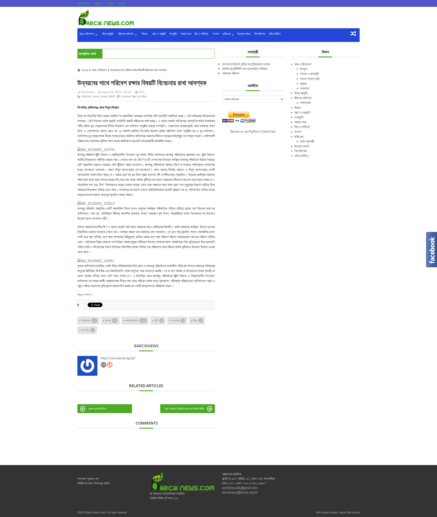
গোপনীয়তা (110, 3)
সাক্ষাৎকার (305, 102)
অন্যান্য (304, 88)
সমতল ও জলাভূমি (309, 74)
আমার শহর (185, 34)
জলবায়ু (96, 96)
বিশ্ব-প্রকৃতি (107, 34)
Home (85, 70)
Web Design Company (327, 512)
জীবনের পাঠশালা (125, 34)
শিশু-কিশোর (259, 34)
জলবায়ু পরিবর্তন (108, 96)
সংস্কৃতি (173, 34)
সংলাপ (215, 34)
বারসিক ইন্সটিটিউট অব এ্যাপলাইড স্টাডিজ (244, 69)
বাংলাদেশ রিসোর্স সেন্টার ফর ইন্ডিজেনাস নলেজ (246, 64)
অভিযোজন (86, 96)
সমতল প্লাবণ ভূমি (310, 79)
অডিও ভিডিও (275, 34)
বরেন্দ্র (303, 83)
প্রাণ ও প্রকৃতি (158, 34)
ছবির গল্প (227, 34)
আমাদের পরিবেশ (230, 73)
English (122, 3)
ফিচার (143, 34)
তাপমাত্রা (126, 96)
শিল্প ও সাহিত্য (201, 34)
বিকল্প (134, 96)
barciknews (87, 92)
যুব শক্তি (142, 96)
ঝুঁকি (118, 96)
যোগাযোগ (98, 3)
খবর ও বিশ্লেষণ (87, 34)
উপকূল (303, 69)
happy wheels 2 (85, 294)
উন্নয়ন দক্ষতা (244, 34)
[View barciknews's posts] (87, 366)
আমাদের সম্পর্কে (83, 3)
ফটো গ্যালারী (307, 141)
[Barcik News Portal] (105, 17)
